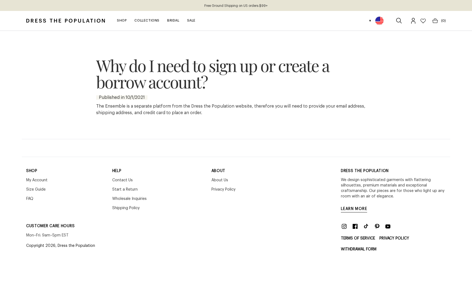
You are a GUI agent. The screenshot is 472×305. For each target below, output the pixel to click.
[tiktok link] (366, 226)
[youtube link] (388, 226)
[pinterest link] (377, 226)
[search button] (399, 20)
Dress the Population (76, 246)
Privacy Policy (394, 238)
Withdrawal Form (358, 249)
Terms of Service (358, 238)
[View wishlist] (423, 20)
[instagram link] (344, 226)
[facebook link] (355, 226)
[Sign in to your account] (413, 20)
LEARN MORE (354, 209)
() (443, 20)
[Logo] (65, 20)
